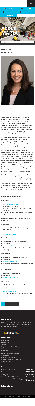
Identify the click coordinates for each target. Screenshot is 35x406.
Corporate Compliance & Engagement (12, 347)
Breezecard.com (6, 361)
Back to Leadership (12, 304)
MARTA (8, 3)
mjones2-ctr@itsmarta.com (11, 234)
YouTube (27, 383)
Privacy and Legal (10, 396)
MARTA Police (5, 351)
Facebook (14, 383)
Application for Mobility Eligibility (11, 359)
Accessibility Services (7, 349)
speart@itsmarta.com (9, 246)
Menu (31, 3)
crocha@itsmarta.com (13, 204)
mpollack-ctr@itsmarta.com (11, 277)
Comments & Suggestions (9, 357)
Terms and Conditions (24, 396)
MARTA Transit (6, 383)
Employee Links (5, 342)
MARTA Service (10, 383)
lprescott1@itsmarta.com (10, 261)
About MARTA (5, 340)
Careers (3, 345)
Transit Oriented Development (10, 353)
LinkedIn (22, 383)
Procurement (5, 355)
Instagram (18, 383)
